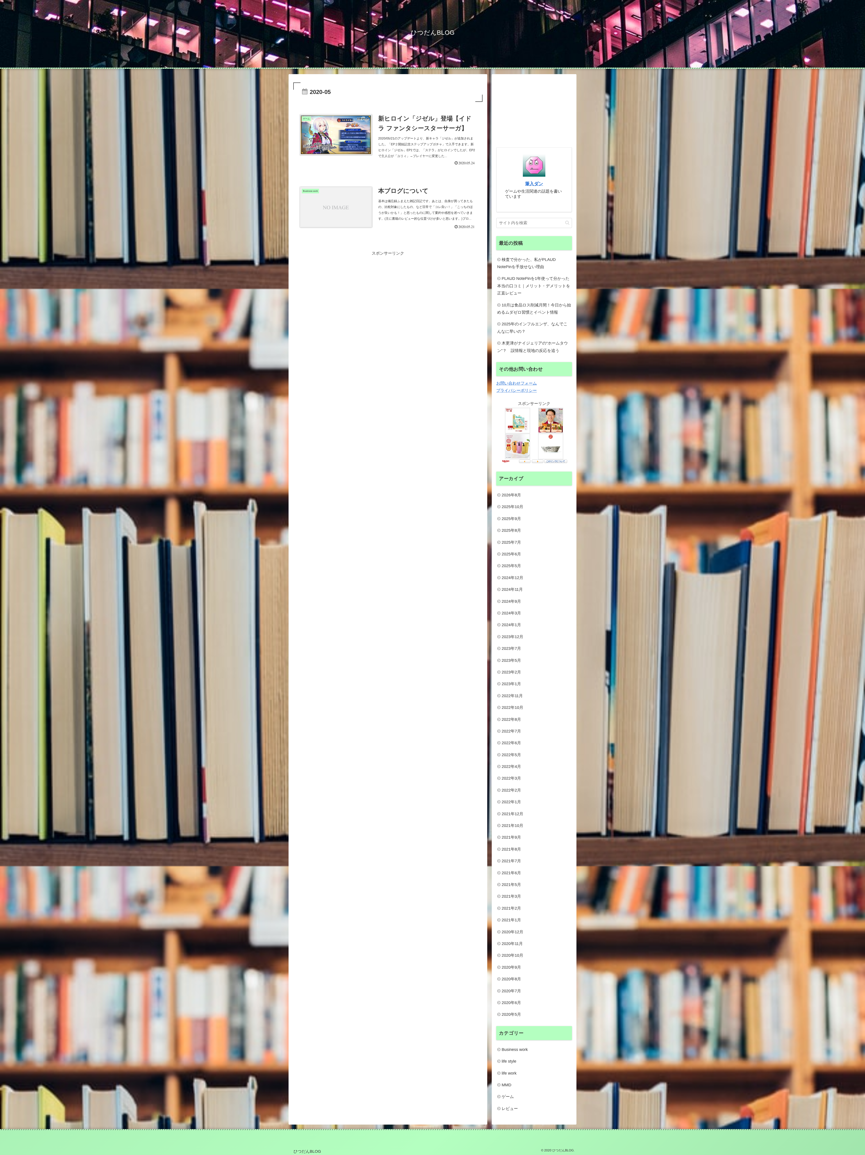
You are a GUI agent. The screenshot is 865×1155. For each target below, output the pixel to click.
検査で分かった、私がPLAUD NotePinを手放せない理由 (526, 263)
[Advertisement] (388, 288)
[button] (567, 222)
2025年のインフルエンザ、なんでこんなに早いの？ (532, 327)
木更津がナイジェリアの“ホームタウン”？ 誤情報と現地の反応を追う (532, 347)
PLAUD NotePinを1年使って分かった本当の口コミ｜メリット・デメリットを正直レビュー (533, 285)
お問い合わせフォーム (516, 383)
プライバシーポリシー (516, 390)
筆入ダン (534, 183)
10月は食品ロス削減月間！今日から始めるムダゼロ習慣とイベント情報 (534, 309)
